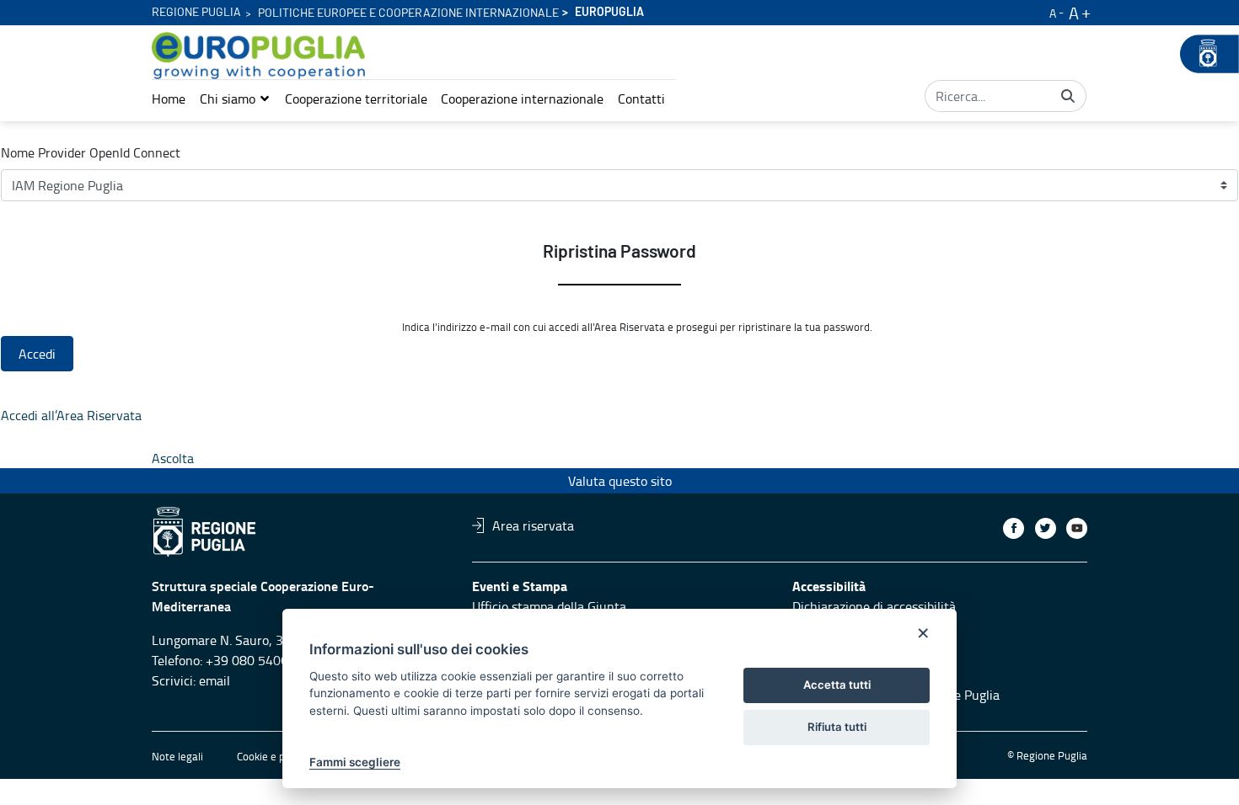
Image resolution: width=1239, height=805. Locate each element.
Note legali (177, 756)
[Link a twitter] (1045, 528)
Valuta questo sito (620, 481)
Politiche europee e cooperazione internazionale (408, 13)
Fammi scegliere (354, 762)
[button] (235, 98)
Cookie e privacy (275, 756)
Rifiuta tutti (836, 726)
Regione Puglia (196, 13)
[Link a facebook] (1013, 528)
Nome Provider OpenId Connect (90, 152)
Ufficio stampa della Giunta (549, 606)
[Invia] (1067, 96)
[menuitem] (168, 98)
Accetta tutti (837, 684)
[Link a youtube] (1076, 528)
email (214, 680)
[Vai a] (262, 55)
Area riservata (533, 525)
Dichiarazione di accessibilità (874, 606)
